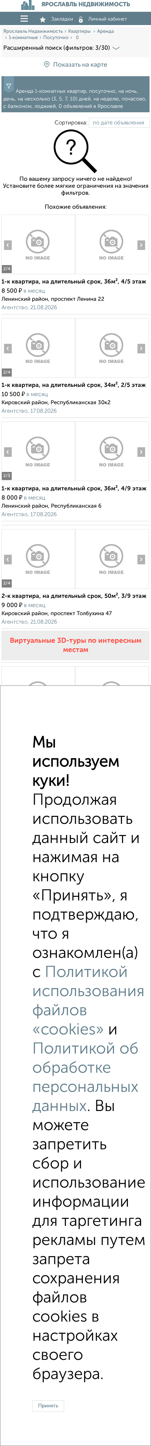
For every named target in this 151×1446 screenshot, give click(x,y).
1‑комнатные (23, 37)
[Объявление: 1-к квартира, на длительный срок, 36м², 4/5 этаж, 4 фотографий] (38, 274)
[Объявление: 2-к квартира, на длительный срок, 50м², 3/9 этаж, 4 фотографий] (38, 588)
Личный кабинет (107, 19)
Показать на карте (80, 65)
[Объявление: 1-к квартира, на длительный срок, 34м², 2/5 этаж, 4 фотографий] (38, 377)
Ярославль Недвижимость (33, 31)
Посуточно (56, 37)
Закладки (62, 19)
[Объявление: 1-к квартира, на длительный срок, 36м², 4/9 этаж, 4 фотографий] (38, 481)
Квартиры (80, 31)
